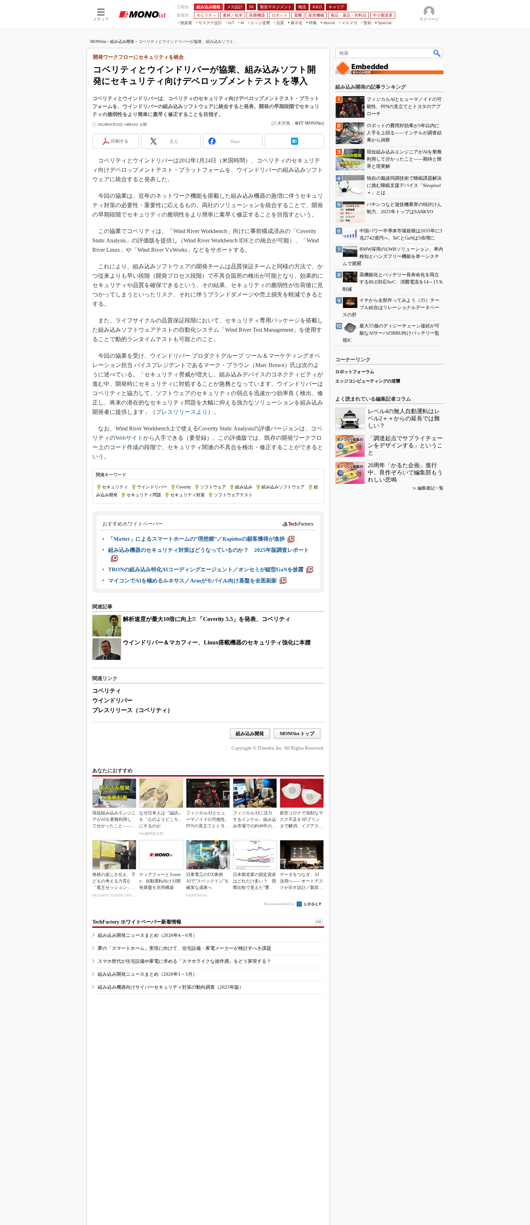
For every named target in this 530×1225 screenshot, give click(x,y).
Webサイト (129, 438)
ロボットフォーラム (354, 371)
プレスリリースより (182, 412)
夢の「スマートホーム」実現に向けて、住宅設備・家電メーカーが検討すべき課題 (184, 948)
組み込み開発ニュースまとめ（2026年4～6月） (147, 935)
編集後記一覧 (430, 488)
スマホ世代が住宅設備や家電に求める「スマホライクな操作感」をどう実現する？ (184, 961)
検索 (437, 53)
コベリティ (106, 691)
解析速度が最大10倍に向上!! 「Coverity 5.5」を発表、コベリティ (207, 619)
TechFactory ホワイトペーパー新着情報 (136, 922)
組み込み (243, 486)
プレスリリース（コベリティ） (132, 710)
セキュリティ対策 (187, 494)
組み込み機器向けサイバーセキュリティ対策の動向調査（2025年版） (171, 987)
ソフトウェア (213, 486)
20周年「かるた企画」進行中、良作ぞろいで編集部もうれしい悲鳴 (405, 472)
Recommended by (280, 904)
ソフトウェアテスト (233, 494)
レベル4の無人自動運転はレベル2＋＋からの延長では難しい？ (404, 418)
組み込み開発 (122, 41)
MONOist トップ (297, 733)
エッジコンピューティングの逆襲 (367, 381)
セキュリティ (115, 486)
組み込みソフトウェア (283, 486)
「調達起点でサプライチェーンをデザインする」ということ (405, 445)
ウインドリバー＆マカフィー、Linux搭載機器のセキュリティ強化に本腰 (217, 642)
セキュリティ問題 (144, 494)
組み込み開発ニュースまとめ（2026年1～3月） (147, 974)
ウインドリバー (152, 486)
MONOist (98, 41)
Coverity (183, 486)
